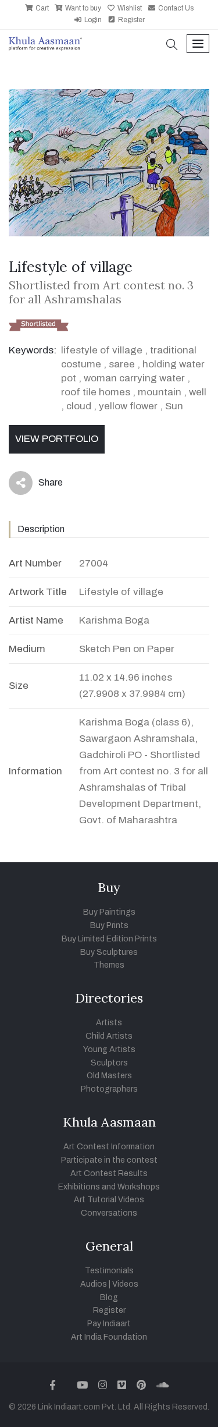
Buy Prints (109, 925)
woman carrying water (134, 378)
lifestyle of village (101, 350)
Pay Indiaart (109, 1323)
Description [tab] (41, 529)
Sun (174, 406)
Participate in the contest (109, 1160)
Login (92, 20)
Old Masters (109, 1075)
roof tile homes (95, 392)
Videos (125, 1284)
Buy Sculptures (109, 952)
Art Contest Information (109, 1146)
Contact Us (175, 8)
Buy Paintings (109, 912)
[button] (172, 45)
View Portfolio (56, 438)
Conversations (109, 1213)
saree (122, 364)
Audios (93, 1284)
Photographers (109, 1089)
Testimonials (109, 1270)
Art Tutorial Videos (109, 1199)
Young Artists (109, 1049)
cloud (78, 406)
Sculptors (109, 1062)
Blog (109, 1297)
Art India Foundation (109, 1337)
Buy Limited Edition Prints (109, 938)
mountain (159, 392)
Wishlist (129, 8)
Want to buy (82, 8)
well (197, 392)
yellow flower (128, 406)
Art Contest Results (109, 1173)
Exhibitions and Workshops (109, 1186)
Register (130, 20)
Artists (109, 1022)
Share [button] (41, 485)
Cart (41, 8)
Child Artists (109, 1036)
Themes (109, 965)
